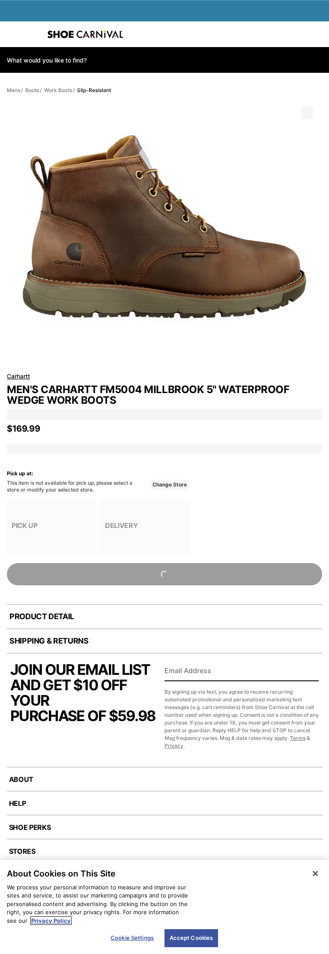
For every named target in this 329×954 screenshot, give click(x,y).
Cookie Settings (132, 937)
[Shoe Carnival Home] (85, 34)
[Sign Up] (309, 671)
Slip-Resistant (94, 90)
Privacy (173, 745)
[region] (164, 907)
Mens (13, 90)
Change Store (170, 484)
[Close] (315, 873)
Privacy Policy (51, 920)
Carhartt (18, 376)
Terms (297, 738)
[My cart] (317, 34)
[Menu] (12, 34)
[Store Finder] (33, 34)
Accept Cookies (191, 937)
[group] (52, 527)
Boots (32, 90)
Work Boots (58, 90)
